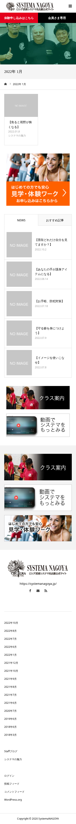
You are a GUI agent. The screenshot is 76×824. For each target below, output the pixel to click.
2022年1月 (10, 655)
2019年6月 (10, 719)
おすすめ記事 (55, 220)
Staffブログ (10, 751)
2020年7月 (10, 711)
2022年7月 (10, 639)
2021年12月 (11, 663)
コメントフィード (14, 791)
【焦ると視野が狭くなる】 (20, 124)
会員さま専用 (57, 18)
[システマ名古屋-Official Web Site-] (29, 6)
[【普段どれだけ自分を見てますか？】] (19, 244)
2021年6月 (10, 703)
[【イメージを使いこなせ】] (19, 362)
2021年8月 (10, 687)
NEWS (21, 220)
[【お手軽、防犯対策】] (19, 303)
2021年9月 (10, 679)
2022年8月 (10, 631)
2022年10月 (11, 623)
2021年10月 (11, 671)
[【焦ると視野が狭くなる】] (21, 105)
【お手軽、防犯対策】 (49, 301)
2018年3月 (10, 735)
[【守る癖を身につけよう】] (19, 333)
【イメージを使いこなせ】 (49, 360)
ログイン (9, 775)
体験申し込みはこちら (19, 18)
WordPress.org (13, 799)
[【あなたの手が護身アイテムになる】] (19, 274)
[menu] (70, 6)
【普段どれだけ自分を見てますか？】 (51, 242)
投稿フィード (11, 783)
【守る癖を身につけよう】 (49, 330)
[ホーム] (5, 84)
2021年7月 (10, 695)
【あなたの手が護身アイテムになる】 (51, 271)
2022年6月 (10, 647)
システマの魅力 (17, 135)
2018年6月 (10, 727)
